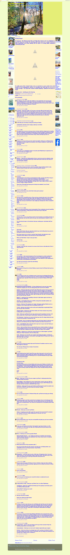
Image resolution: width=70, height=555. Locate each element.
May (12, 252)
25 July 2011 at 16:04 (22, 465)
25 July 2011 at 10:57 (22, 449)
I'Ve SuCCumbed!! (12, 216)
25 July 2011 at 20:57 (22, 471)
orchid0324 (20, 175)
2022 (11, 121)
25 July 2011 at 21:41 (22, 490)
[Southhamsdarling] (57, 145)
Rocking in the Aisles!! (12, 212)
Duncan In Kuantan (21, 170)
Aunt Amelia (19, 215)
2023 (11, 120)
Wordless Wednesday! (12, 229)
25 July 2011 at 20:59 (22, 478)
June (12, 250)
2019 (11, 127)
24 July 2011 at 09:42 (22, 185)
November (12, 152)
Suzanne (19, 398)
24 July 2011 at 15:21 (22, 226)
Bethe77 (19, 139)
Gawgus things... (20, 189)
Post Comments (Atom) (26, 542)
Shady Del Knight (21, 99)
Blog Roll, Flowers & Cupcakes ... (12, 234)
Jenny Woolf (19, 475)
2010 (11, 266)
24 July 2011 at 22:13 (22, 395)
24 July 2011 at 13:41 (22, 211)
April (12, 255)
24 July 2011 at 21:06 (22, 388)
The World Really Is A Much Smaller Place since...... (13, 177)
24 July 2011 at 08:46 (22, 161)
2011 (11, 145)
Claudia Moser (20, 156)
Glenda (18, 392)
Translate (12, 69)
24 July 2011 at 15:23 (22, 241)
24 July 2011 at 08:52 (22, 171)
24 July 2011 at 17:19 (22, 270)
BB (17, 351)
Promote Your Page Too (57, 146)
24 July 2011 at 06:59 (22, 117)
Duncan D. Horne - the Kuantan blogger (25, 165)
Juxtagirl (44, 549)
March (12, 257)
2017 (11, 132)
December (12, 149)
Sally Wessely (20, 424)
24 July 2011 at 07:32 (22, 153)
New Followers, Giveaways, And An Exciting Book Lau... (13, 204)
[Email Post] (35, 93)
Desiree (18, 129)
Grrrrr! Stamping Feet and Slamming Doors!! (12, 196)
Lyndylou (19, 266)
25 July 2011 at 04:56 (22, 428)
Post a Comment (20, 536)
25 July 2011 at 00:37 (22, 421)
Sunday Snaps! (12, 171)
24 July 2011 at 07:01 (22, 126)
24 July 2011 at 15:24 (22, 251)
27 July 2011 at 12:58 (22, 508)
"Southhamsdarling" (16, 3)
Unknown (19, 195)
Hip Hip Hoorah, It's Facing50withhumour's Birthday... (13, 185)
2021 (11, 123)
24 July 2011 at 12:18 (22, 204)
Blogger (53, 549)
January (12, 263)
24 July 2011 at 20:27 (22, 373)
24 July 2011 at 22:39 (22, 404)
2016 (11, 134)
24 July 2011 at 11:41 (21, 192)
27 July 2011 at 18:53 (22, 533)
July (12, 163)
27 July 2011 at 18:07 (22, 519)
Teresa (18, 254)
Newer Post (18, 540)
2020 (11, 124)
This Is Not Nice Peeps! (12, 247)
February (12, 261)
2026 (11, 118)
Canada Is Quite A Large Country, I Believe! (13, 167)
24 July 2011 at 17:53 (22, 338)
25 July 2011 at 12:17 (22, 457)
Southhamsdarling (21, 109)
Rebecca (19, 418)
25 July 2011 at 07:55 (22, 439)
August (12, 160)
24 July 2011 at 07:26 (22, 135)
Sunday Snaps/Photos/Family (25, 95)
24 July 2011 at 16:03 (22, 263)
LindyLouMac (20, 461)
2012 (11, 143)
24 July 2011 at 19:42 (22, 348)
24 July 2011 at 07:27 (22, 145)
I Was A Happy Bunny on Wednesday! (12, 223)
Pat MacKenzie (20, 207)
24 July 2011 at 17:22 (22, 281)
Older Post (51, 540)
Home (35, 540)
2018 (11, 129)
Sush (18, 274)
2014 (11, 138)
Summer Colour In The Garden (58, 73)
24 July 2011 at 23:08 (22, 414)
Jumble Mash (20, 493)
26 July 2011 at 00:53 (22, 499)
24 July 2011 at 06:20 (22, 105)
